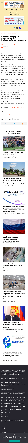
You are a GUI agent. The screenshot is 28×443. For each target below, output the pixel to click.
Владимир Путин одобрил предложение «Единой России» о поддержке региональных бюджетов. (13, 325)
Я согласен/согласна (14, 441)
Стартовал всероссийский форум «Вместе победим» (13, 153)
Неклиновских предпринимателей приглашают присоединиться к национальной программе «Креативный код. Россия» (13, 354)
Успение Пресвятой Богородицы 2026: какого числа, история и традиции (13, 180)
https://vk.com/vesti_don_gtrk (16, 107)
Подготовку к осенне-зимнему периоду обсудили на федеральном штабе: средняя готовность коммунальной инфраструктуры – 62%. (14, 295)
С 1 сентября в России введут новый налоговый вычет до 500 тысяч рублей (14, 265)
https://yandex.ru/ (10, 114)
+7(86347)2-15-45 (14, 12)
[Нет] (26, 438)
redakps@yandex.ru (14, 14)
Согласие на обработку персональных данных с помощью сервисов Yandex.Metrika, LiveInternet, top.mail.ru (13, 420)
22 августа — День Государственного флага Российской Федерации (10, 237)
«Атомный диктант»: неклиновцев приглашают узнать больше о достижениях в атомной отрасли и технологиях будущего (13, 209)
